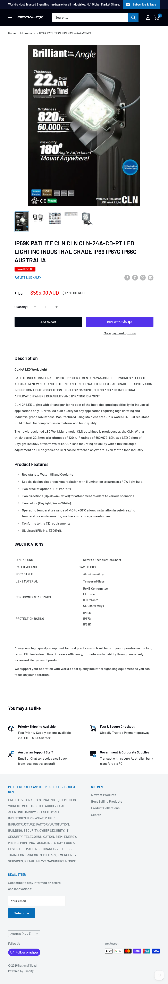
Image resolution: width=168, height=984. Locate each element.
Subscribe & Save (144, 4)
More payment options (120, 333)
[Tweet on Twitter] (143, 277)
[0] (156, 17)
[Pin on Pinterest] (135, 277)
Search (96, 815)
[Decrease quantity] (35, 306)
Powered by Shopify (21, 971)
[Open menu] (10, 17)
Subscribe (21, 913)
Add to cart (48, 322)
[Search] (133, 17)
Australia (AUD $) (20, 933)
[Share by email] (150, 277)
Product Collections (105, 808)
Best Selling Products (106, 801)
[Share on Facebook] (127, 277)
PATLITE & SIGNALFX (28, 277)
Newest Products (103, 795)
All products (27, 33)
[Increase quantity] (56, 306)
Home (12, 33)
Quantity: (21, 307)
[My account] (148, 17)
